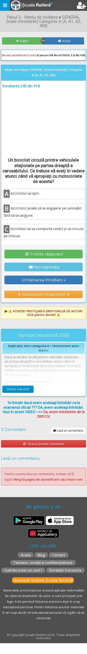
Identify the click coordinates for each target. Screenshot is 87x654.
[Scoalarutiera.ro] (28, 5)
